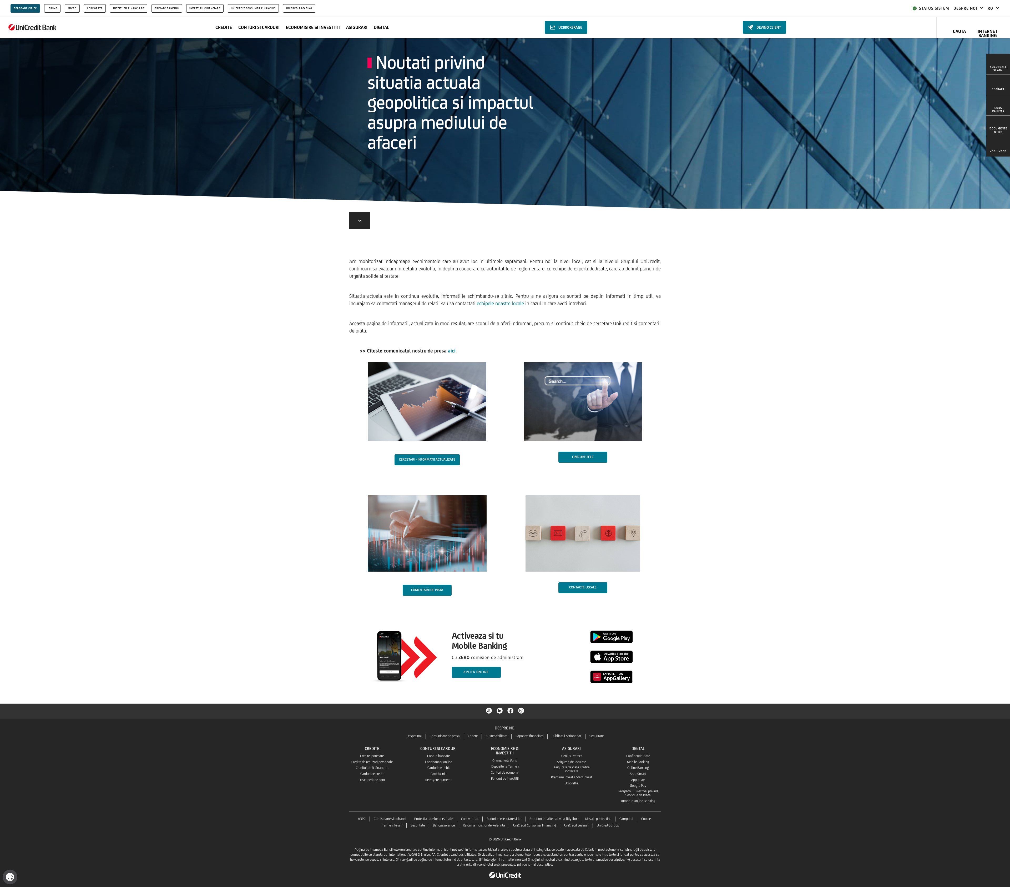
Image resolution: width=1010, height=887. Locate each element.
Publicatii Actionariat (566, 736)
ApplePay (638, 780)
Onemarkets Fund (504, 761)
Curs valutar (469, 819)
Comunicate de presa (445, 736)
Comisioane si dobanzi (390, 819)
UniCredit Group (608, 825)
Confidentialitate (638, 756)
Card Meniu (439, 774)
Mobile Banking (638, 762)
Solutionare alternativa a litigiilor (553, 819)
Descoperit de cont (372, 780)
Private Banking (167, 8)
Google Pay (638, 786)
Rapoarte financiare (529, 736)
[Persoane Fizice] (32, 27)
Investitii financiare (204, 8)
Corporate (95, 8)
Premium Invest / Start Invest (571, 777)
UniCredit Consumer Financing (253, 8)
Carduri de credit (371, 774)
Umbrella (571, 783)
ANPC (362, 819)
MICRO (72, 8)
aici (452, 351)
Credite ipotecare (372, 756)
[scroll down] (359, 220)
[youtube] (489, 710)
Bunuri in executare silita (504, 819)
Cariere (473, 736)
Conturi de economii (505, 772)
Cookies (646, 819)
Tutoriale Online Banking (637, 801)
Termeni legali (392, 825)
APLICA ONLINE (476, 672)
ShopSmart (638, 774)
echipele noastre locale (500, 303)
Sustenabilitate (496, 736)
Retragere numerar (438, 780)
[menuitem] (998, 64)
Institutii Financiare (128, 8)
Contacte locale (583, 587)
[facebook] (510, 710)
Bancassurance (444, 825)
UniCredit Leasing (299, 8)
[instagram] (521, 710)
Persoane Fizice (25, 8)
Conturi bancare (438, 756)
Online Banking (638, 768)
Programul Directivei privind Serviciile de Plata (638, 793)
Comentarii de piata (427, 590)
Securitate (596, 736)
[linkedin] (499, 710)
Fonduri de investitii (505, 778)
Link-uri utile (583, 457)
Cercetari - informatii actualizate (427, 459)
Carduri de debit (438, 768)
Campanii (626, 819)
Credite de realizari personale (372, 762)
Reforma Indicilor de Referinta (484, 825)
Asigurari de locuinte (571, 762)
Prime (53, 8)
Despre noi (414, 736)
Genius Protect (571, 756)
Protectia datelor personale (433, 819)
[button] (10, 877)
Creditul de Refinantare (372, 768)
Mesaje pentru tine (598, 819)
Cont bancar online (438, 762)
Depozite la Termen (505, 766)
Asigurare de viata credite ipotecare (571, 769)
